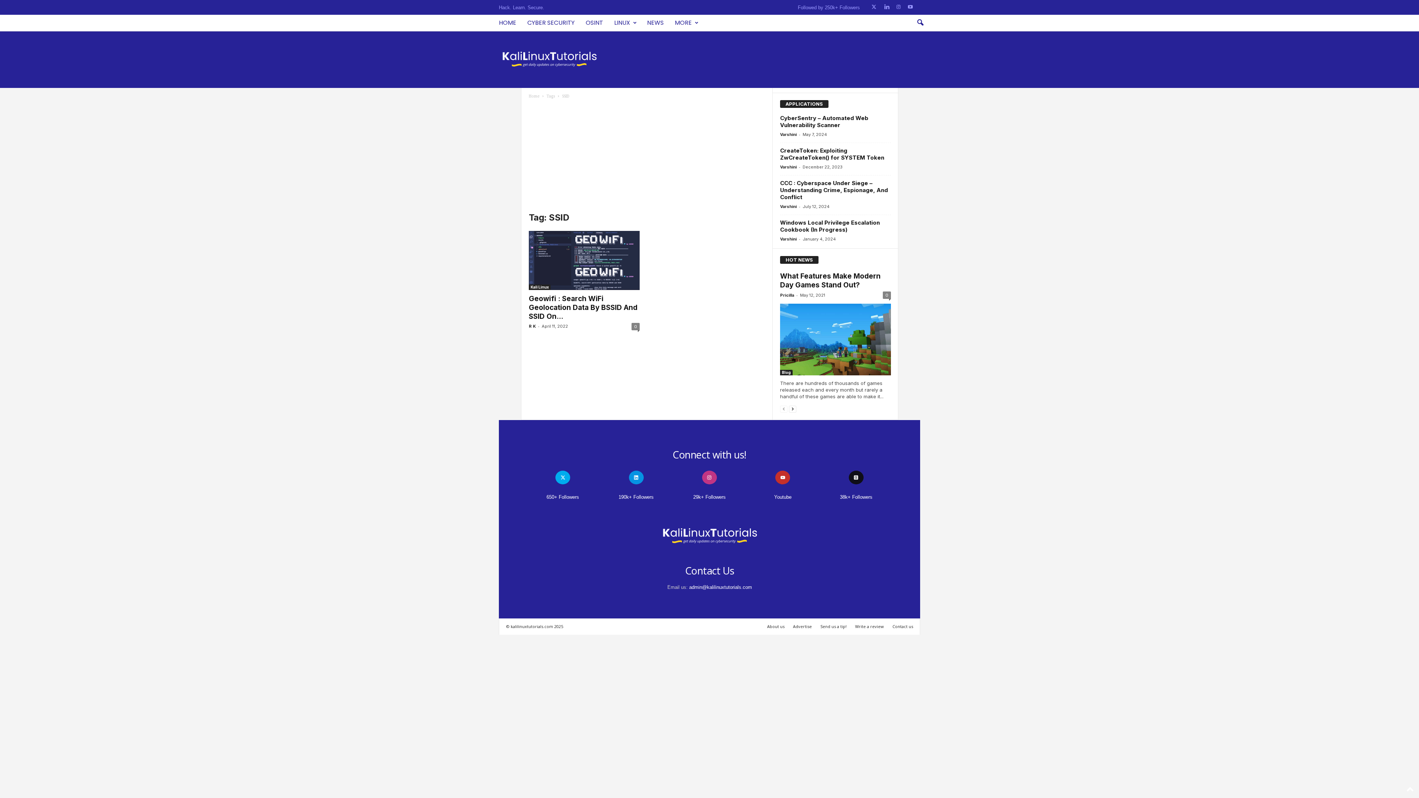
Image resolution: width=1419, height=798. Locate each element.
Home (507, 22)
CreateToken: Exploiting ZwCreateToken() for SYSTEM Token (832, 154)
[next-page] (792, 409)
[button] (920, 23)
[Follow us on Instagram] (898, 7)
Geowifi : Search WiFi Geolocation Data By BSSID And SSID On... (583, 307)
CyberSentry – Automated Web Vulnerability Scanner (824, 122)
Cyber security (551, 22)
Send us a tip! (833, 626)
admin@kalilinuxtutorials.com (720, 587)
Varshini (788, 134)
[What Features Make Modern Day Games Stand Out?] (835, 339)
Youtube (783, 497)
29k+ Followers (709, 497)
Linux (622, 22)
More (683, 22)
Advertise (802, 626)
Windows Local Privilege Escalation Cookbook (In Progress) (830, 226)
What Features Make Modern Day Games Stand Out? (830, 280)
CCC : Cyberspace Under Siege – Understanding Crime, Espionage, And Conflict (834, 190)
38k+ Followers (856, 497)
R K (532, 326)
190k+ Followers (636, 497)
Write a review (869, 626)
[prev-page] (783, 409)
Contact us (902, 626)
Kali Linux (540, 287)
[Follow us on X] (874, 7)
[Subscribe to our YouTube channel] (910, 7)
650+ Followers (563, 497)
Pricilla (787, 295)
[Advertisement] (647, 154)
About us (776, 626)
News (655, 22)
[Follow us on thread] (856, 477)
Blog (786, 372)
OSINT (594, 22)
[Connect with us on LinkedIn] (886, 7)
